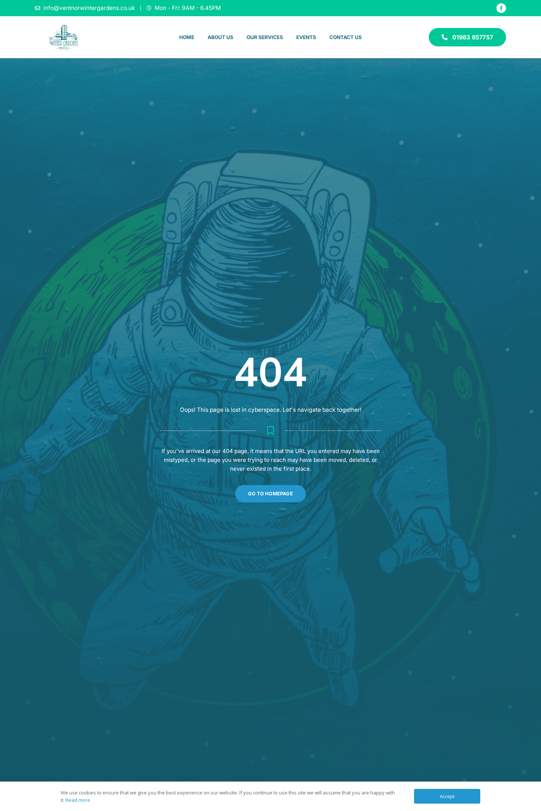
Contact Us (345, 37)
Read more (78, 800)
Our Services (265, 37)
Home (186, 37)
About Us (220, 37)
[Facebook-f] (501, 8)
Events (306, 37)
